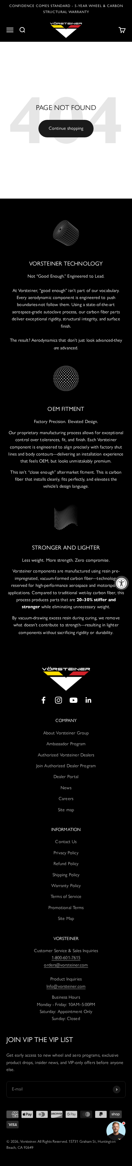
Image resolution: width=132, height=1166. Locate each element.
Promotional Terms (66, 907)
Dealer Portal (66, 776)
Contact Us (66, 841)
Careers (66, 798)
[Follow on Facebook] (43, 700)
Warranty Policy (66, 885)
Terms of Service (66, 896)
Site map (66, 810)
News (66, 788)
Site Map (66, 918)
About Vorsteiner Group (66, 733)
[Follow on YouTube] (73, 700)
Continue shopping (66, 128)
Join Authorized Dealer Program (66, 766)
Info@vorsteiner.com (66, 986)
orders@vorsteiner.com (66, 965)
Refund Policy (66, 863)
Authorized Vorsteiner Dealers (66, 755)
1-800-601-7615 (66, 957)
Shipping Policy (66, 875)
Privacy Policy (66, 853)
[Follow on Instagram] (58, 700)
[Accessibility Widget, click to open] (121, 583)
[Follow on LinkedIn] (88, 700)
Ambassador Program (66, 744)
